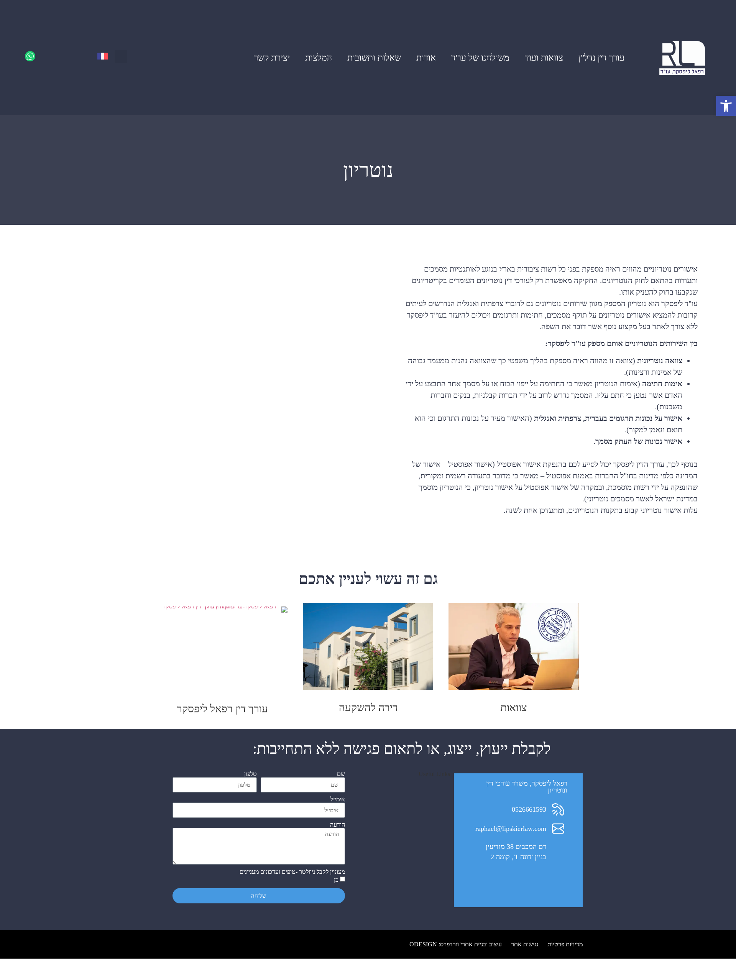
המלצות (318, 58)
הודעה (337, 825)
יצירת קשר (272, 58)
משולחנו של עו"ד (480, 58)
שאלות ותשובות (374, 58)
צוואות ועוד (544, 58)
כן (336, 880)
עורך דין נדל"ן (601, 58)
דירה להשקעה (368, 707)
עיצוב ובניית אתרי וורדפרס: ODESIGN (455, 944)
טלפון (250, 774)
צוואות (513, 707)
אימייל (337, 799)
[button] (121, 56)
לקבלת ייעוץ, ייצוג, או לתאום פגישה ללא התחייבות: (402, 748)
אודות (426, 58)
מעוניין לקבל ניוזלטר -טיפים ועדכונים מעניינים (292, 872)
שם (341, 774)
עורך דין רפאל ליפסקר (222, 709)
